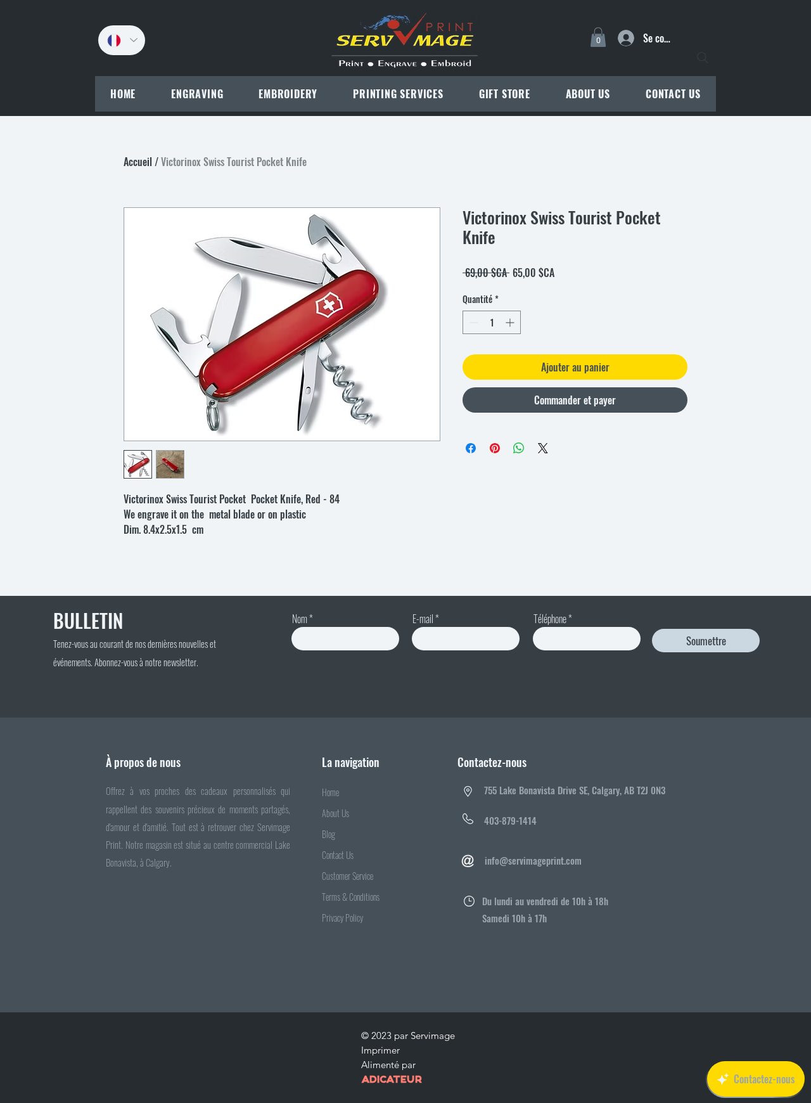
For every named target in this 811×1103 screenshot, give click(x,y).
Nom (299, 619)
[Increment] (511, 322)
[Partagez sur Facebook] (470, 448)
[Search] (702, 57)
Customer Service (347, 875)
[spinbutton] (491, 322)
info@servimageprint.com (533, 860)
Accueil (138, 161)
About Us (335, 813)
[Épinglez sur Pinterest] (494, 448)
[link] (598, 37)
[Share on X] (543, 448)
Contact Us (338, 854)
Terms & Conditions (351, 896)
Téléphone (549, 619)
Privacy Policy (342, 917)
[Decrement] (472, 322)
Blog (328, 834)
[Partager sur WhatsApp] (519, 448)
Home (330, 792)
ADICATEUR (391, 1080)
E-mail (422, 619)
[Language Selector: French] (121, 40)
